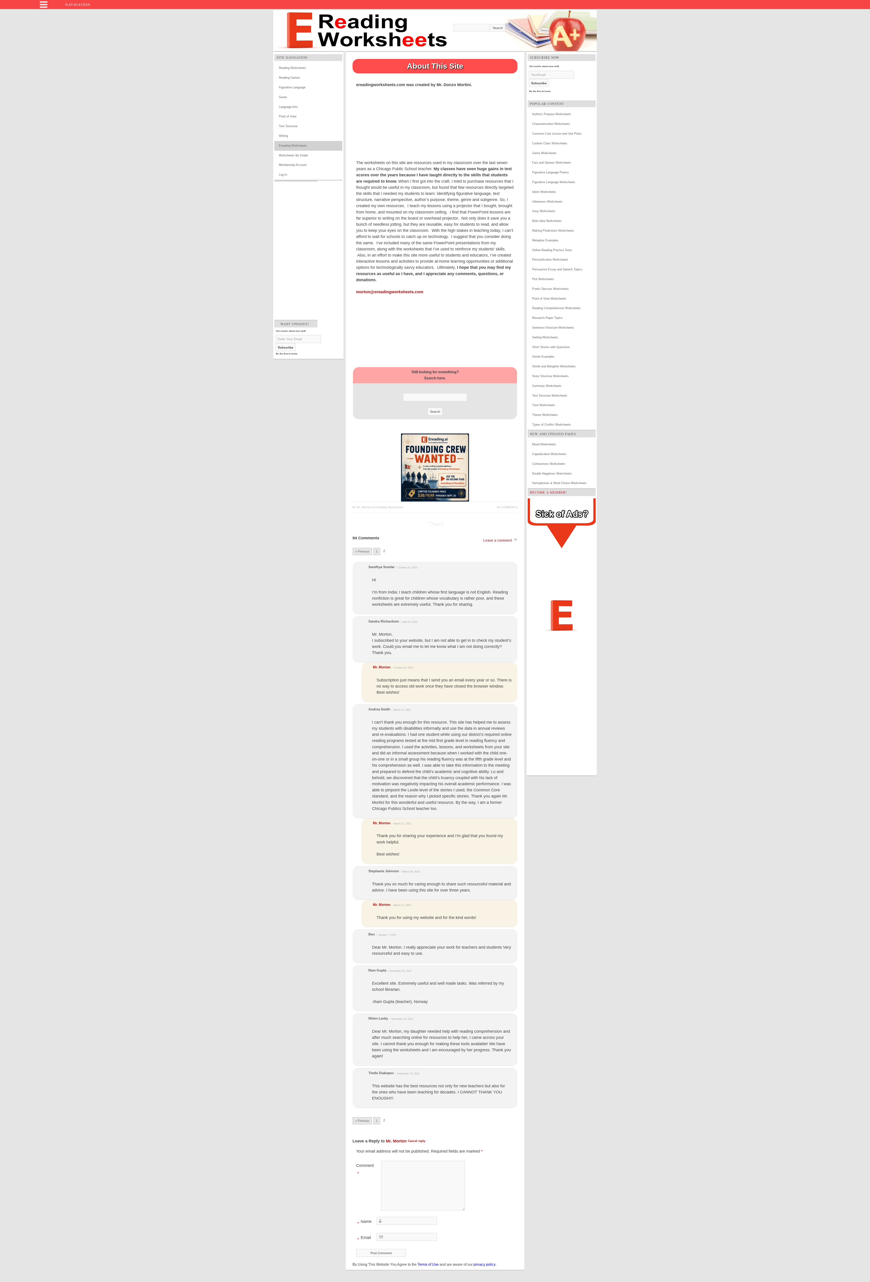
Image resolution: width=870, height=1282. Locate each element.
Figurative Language (292, 87)
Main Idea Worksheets (547, 221)
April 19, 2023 (409, 621)
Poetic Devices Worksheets (550, 289)
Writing (283, 136)
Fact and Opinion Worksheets (551, 162)
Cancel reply (416, 1141)
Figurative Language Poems (550, 172)
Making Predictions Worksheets (553, 230)
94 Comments (507, 507)
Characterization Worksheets (551, 124)
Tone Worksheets (543, 405)
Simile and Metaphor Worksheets (554, 366)
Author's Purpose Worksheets (551, 114)
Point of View (287, 116)
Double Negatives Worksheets (552, 473)
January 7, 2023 (387, 934)
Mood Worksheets (544, 444)
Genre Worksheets (544, 153)
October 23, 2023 (407, 567)
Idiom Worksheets (544, 192)
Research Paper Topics (547, 318)
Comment (365, 1169)
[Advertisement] (295, 249)
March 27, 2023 (402, 709)
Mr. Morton (381, 667)
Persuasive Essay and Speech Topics (557, 269)
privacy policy (484, 1264)
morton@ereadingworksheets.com (389, 292)
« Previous (362, 551)
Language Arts (288, 107)
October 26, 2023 (403, 667)
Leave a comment (497, 540)
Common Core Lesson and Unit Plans (557, 133)
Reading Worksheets (292, 68)
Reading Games (289, 77)
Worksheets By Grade (293, 155)
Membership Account (293, 165)
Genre (283, 97)
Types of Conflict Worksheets (551, 424)
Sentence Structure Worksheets (553, 327)
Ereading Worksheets (293, 145)
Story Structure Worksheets (550, 376)
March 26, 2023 (411, 871)
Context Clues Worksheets (549, 143)
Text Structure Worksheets (549, 395)
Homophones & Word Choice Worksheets (559, 483)
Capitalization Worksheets (549, 454)
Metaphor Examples (545, 240)
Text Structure (288, 126)
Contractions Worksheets (548, 463)
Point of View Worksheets (549, 298)
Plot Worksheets (543, 279)
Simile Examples (543, 356)
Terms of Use (428, 1264)
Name (364, 1222)
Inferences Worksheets (547, 201)
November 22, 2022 (400, 970)
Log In (283, 174)
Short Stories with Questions (551, 347)
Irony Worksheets (543, 211)
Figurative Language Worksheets (553, 182)
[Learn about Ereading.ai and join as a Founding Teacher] (435, 468)
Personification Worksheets (550, 259)
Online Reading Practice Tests (552, 250)
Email (364, 1238)
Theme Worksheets (545, 415)
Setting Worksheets (545, 337)
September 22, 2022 (408, 1073)
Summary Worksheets (546, 386)
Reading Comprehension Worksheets (556, 308)
